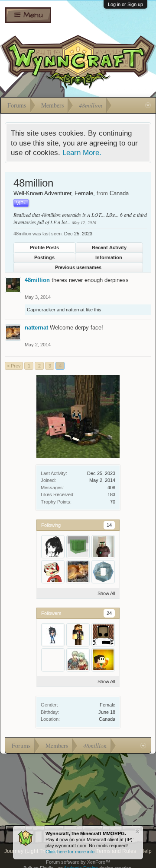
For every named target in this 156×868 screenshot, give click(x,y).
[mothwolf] (103, 571)
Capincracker (41, 309)
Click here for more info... (72, 851)
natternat (75, 309)
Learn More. (81, 152)
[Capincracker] (53, 634)
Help (146, 851)
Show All (106, 593)
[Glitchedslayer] (53, 571)
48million (37, 280)
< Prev (14, 365)
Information (108, 257)
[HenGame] (103, 660)
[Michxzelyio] (78, 546)
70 (112, 501)
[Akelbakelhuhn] (53, 546)
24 (109, 613)
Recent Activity (109, 247)
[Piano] (103, 634)
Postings (44, 257)
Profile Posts (44, 247)
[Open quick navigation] (148, 105)
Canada (107, 719)
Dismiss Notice (137, 831)
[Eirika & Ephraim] (78, 660)
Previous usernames (78, 267)
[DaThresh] (78, 634)
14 (109, 525)
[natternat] (78, 571)
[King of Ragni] (103, 546)
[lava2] (53, 660)
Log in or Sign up (125, 4)
